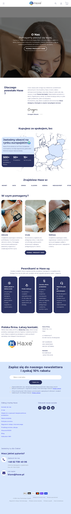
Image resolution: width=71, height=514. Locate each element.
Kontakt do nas (6, 407)
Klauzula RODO (6, 430)
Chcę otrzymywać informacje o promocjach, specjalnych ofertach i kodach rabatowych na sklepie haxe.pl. (36, 392)
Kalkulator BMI (6, 436)
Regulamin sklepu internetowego (12, 424)
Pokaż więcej (57, 388)
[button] (55, 3)
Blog (2, 433)
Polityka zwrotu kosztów (35, 501)
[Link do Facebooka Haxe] (40, 407)
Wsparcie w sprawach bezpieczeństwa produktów (13, 414)
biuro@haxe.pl (16, 474)
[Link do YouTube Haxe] (53, 407)
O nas (3, 410)
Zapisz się (35, 382)
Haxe (18, 498)
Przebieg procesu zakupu (9, 427)
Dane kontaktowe (58, 501)
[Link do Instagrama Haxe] (44, 407)
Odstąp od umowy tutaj (39, 497)
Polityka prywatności (52, 497)
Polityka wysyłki (48, 501)
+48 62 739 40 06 (17, 462)
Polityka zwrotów (7, 421)
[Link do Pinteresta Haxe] (48, 407)
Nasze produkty (6, 418)
